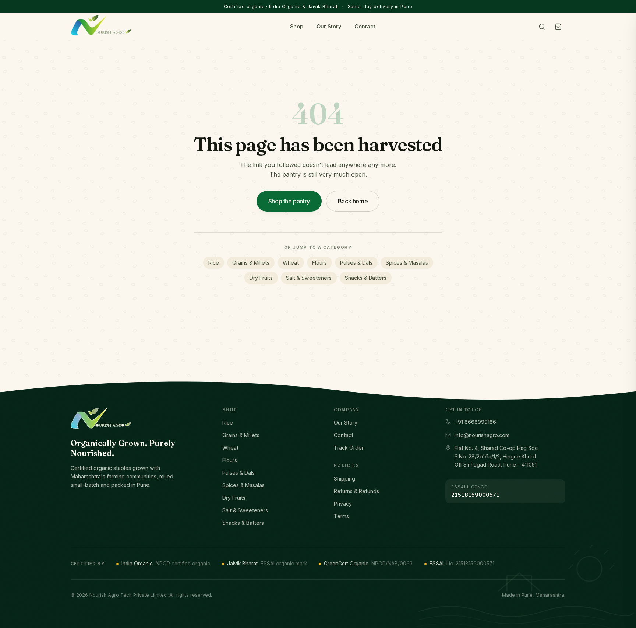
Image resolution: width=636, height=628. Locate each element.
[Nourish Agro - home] (101, 25)
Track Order (349, 447)
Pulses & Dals (356, 262)
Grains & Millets (250, 262)
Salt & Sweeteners (309, 278)
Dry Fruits (261, 278)
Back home (353, 201)
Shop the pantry (289, 201)
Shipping (344, 478)
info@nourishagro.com (482, 435)
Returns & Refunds (356, 491)
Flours (319, 262)
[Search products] (541, 26)
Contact (364, 26)
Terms (341, 516)
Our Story (329, 26)
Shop (296, 26)
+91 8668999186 (475, 422)
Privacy (343, 503)
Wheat (291, 262)
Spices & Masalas (407, 262)
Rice (213, 262)
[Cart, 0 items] (558, 26)
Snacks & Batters (365, 278)
